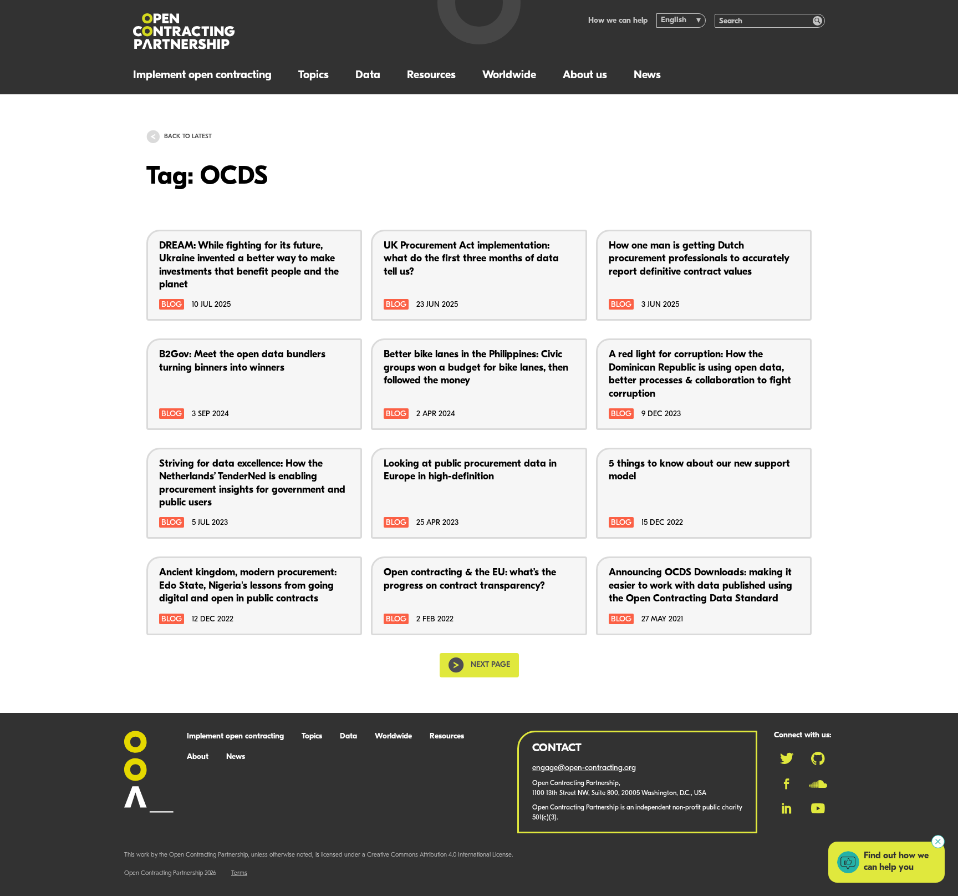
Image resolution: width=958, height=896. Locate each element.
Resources (431, 75)
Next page (490, 665)
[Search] (817, 21)
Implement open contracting (202, 75)
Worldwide (509, 75)
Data (367, 75)
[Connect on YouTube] (818, 808)
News (647, 75)
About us (585, 75)
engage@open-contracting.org (584, 768)
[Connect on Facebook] (786, 784)
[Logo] (272, 31)
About (197, 757)
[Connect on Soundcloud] (818, 784)
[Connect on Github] (818, 758)
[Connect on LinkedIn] (786, 808)
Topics (313, 75)
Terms (239, 873)
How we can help (618, 21)
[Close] (938, 841)
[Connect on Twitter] (787, 758)
